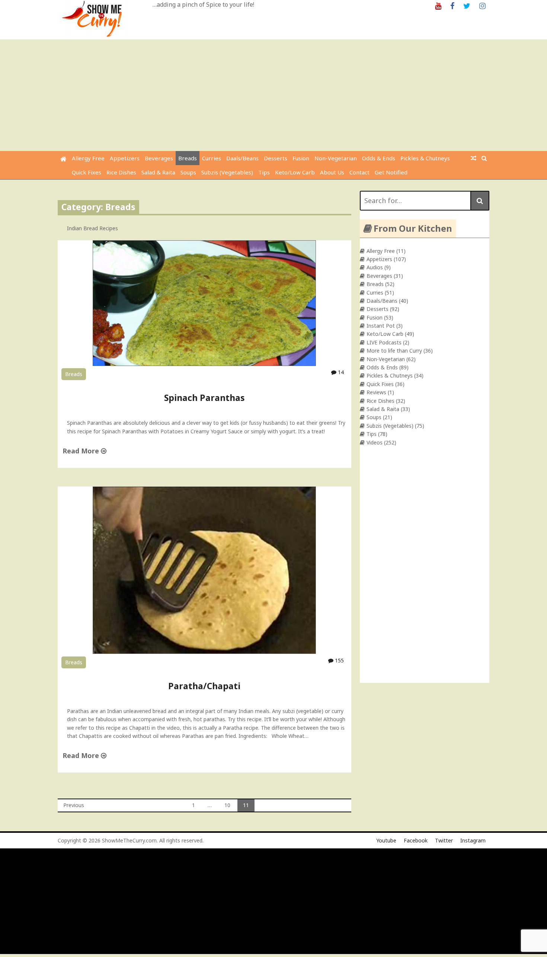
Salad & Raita (158, 172)
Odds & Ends (378, 158)
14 (340, 372)
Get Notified (391, 172)
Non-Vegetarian (335, 158)
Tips (264, 172)
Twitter (444, 840)
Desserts (275, 158)
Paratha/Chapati (204, 686)
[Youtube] (438, 5)
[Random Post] (473, 158)
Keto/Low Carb (295, 172)
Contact (359, 172)
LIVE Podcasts (384, 342)
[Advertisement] (273, 95)
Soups (188, 172)
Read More (82, 450)
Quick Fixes (86, 172)
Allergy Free (88, 158)
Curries (211, 158)
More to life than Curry (394, 350)
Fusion (300, 158)
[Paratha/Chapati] (204, 651)
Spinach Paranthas (204, 398)
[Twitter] (467, 5)
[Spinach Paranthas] (204, 363)
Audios (375, 267)
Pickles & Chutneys (425, 158)
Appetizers (125, 158)
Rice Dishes (121, 172)
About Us (332, 172)
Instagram (473, 840)
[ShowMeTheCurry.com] (63, 159)
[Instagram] (482, 5)
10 (227, 805)
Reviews (376, 392)
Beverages (159, 158)
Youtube (386, 840)
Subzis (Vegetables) (227, 172)
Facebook (416, 840)
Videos (375, 442)
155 (338, 660)
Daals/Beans (242, 158)
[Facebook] (452, 5)
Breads (187, 158)
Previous (73, 805)
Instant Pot (381, 325)
